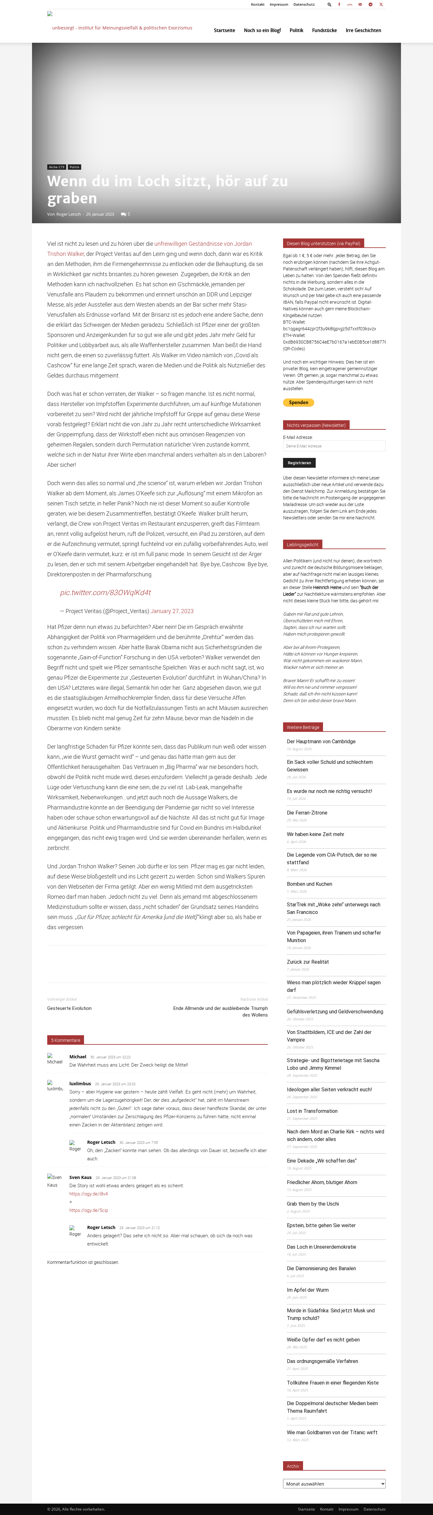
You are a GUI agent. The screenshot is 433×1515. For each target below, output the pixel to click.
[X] (381, 4)
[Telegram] (370, 4)
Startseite (224, 30)
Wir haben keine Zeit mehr (315, 834)
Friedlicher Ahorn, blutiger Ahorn (322, 1182)
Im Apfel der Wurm (308, 1290)
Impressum (279, 4)
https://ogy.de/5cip (88, 1210)
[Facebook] (339, 4)
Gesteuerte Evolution (69, 1008)
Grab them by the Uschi (313, 1204)
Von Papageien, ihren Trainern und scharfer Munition (334, 936)
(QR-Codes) (294, 348)
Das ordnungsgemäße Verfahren (322, 1361)
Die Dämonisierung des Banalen (321, 1268)
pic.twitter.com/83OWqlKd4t (105, 592)
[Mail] (360, 4)
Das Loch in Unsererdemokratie (321, 1247)
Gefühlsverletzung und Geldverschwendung (335, 1012)
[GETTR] (349, 4)
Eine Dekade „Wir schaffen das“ (322, 1161)
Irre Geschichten (363, 30)
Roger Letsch (68, 214)
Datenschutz (304, 4)
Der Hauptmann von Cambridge (321, 741)
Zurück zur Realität (308, 962)
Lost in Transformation (312, 1111)
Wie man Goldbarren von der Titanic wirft (332, 1432)
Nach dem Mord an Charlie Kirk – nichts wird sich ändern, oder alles (335, 1135)
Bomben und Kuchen (309, 884)
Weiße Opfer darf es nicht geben (323, 1340)
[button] (329, 4)
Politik (296, 30)
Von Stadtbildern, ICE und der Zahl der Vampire (329, 1036)
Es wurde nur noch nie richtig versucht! (329, 791)
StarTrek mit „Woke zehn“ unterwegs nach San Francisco (333, 908)
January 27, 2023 (172, 611)
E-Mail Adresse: (298, 437)
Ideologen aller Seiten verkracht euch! (329, 1090)
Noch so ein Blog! (262, 30)
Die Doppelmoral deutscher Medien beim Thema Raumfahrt (332, 1407)
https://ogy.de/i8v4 (88, 1193)
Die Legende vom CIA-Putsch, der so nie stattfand (332, 858)
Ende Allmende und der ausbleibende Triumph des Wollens (220, 1011)
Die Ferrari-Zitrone (307, 813)
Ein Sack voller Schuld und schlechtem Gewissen (330, 766)
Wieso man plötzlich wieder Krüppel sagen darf (334, 986)
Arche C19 (56, 167)
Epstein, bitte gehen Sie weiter (321, 1225)
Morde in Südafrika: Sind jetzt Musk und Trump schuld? (331, 1314)
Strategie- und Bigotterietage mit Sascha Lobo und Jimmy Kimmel (333, 1064)
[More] (266, 969)
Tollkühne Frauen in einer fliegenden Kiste (333, 1383)
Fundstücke (324, 30)
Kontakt (258, 4)
